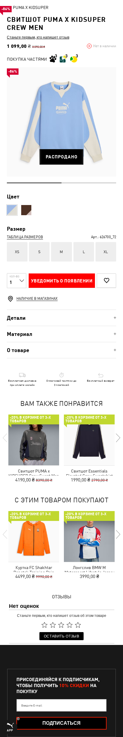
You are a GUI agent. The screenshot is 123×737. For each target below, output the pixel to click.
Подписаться (61, 723)
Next (117, 437)
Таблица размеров (25, 237)
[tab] (61, 318)
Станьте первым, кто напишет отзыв (38, 37)
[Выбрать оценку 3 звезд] (61, 625)
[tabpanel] (61, 122)
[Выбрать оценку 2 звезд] (53, 625)
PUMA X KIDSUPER (30, 7)
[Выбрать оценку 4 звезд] (69, 625)
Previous (5, 437)
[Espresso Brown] (26, 210)
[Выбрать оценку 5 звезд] (78, 625)
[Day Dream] (12, 210)
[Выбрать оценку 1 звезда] (44, 625)
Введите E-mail (31, 705)
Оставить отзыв (61, 635)
